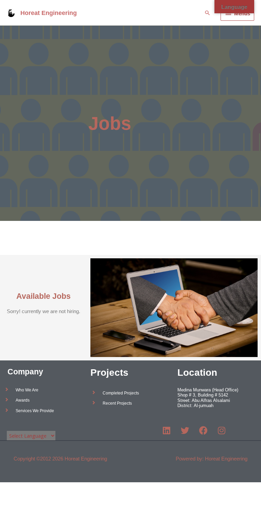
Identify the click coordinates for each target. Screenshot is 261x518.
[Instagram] (221, 430)
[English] (17, 425)
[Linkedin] (166, 430)
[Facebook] (203, 430)
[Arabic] (10, 425)
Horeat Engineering (48, 12)
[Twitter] (184, 430)
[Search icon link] (207, 13)
